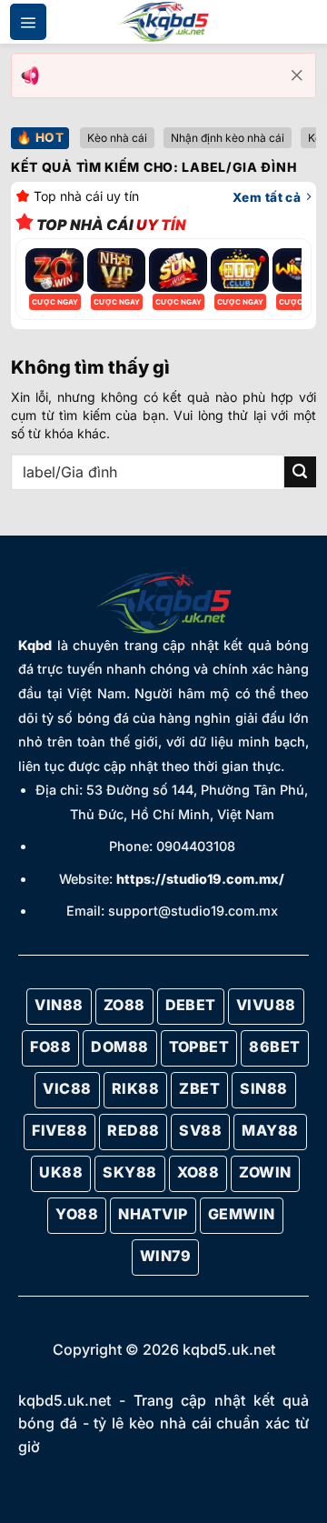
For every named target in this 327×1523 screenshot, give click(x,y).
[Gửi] (300, 472)
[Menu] (28, 22)
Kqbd (35, 645)
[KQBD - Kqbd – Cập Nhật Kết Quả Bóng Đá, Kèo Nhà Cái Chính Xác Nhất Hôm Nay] (163, 22)
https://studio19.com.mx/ (200, 879)
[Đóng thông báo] (297, 75)
